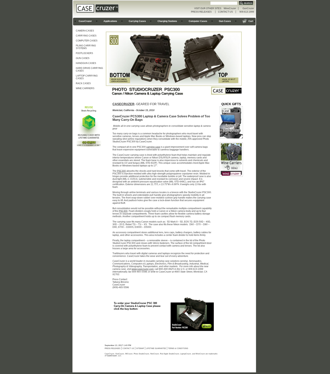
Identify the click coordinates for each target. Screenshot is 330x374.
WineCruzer (230, 8)
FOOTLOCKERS (84, 53)
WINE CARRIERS (85, 88)
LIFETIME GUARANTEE (156, 348)
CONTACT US (225, 11)
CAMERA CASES (85, 30)
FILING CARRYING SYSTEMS (86, 47)
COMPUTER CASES (86, 40)
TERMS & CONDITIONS (178, 348)
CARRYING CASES (86, 35)
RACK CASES (83, 83)
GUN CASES (82, 58)
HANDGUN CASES (86, 63)
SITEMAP (140, 348)
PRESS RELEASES (201, 11)
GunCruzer (248, 8)
